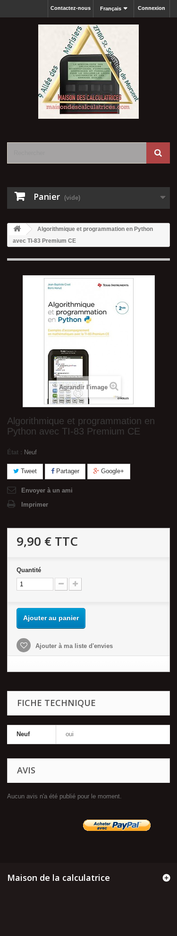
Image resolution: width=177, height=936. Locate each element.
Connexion (151, 8)
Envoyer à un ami (47, 490)
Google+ (111, 471)
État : (14, 452)
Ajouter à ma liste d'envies (73, 645)
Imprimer (34, 504)
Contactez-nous (71, 8)
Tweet (28, 471)
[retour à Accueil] (17, 229)
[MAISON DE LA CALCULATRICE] (88, 72)
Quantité (29, 570)
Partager (66, 471)
